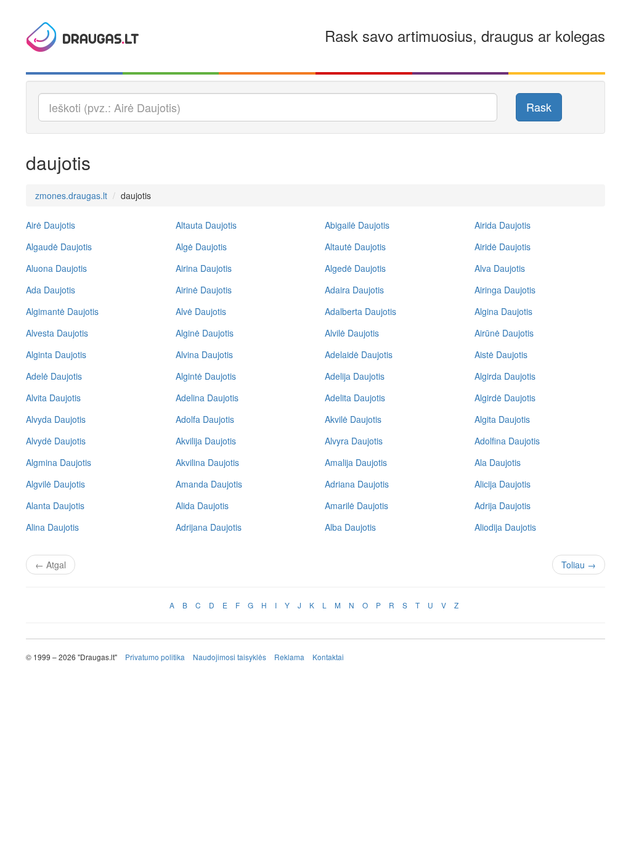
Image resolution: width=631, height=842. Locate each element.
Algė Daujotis (201, 246)
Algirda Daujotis (504, 376)
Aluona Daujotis (56, 268)
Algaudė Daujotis (59, 246)
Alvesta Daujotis (57, 333)
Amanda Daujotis (209, 484)
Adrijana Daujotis (209, 527)
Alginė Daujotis (205, 333)
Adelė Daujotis (54, 376)
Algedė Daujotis (355, 268)
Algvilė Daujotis (55, 484)
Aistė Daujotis (500, 354)
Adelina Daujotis (207, 397)
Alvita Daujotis (53, 397)
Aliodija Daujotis (505, 527)
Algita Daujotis (502, 419)
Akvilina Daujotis (207, 462)
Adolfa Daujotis (205, 419)
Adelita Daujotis (355, 397)
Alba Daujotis (350, 527)
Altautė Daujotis (355, 246)
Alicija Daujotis (502, 484)
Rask (539, 107)
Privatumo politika (155, 657)
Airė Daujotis (50, 225)
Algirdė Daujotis (504, 397)
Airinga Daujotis (504, 290)
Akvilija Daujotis (206, 441)
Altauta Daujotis (206, 225)
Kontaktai (328, 657)
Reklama (289, 657)
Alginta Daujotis (56, 354)
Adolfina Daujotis (507, 441)
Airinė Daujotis (204, 290)
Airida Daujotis (502, 225)
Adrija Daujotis (502, 505)
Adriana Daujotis (357, 484)
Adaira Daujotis (354, 290)
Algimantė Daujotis (62, 311)
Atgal (50, 564)
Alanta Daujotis (55, 505)
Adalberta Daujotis (360, 311)
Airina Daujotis (204, 268)
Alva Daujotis (499, 268)
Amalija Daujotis (356, 462)
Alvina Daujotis (204, 354)
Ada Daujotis (50, 290)
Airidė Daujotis (502, 246)
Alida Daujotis (202, 505)
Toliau (578, 564)
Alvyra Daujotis (354, 441)
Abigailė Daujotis (357, 225)
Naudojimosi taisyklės (229, 657)
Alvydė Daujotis (56, 441)
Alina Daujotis (52, 527)
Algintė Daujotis (206, 376)
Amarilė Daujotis (356, 505)
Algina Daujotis (503, 311)
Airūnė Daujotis (504, 333)
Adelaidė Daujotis (359, 354)
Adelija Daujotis (355, 376)
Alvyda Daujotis (56, 419)
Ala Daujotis (497, 462)
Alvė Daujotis (201, 311)
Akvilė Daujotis (353, 419)
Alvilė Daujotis (352, 333)
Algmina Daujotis (58, 462)
